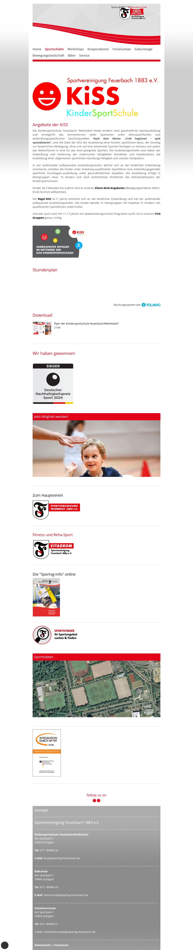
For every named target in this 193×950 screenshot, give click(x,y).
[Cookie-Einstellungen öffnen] (4, 945)
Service (84, 55)
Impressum (61, 945)
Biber (72, 55)
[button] (54, 53)
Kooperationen (98, 49)
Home (37, 49)
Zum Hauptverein (48, 495)
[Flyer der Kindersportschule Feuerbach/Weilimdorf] (43, 328)
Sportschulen (54, 49)
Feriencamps (122, 49)
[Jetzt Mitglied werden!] (96, 445)
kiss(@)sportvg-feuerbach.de (62, 858)
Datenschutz (42, 945)
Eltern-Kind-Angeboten (110, 188)
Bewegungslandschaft (48, 55)
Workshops (75, 49)
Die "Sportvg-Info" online (54, 574)
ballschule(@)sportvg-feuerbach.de (66, 895)
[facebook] (94, 800)
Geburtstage (143, 49)
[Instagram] (98, 800)
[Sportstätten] (96, 685)
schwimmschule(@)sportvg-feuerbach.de (70, 932)
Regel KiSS (44, 199)
